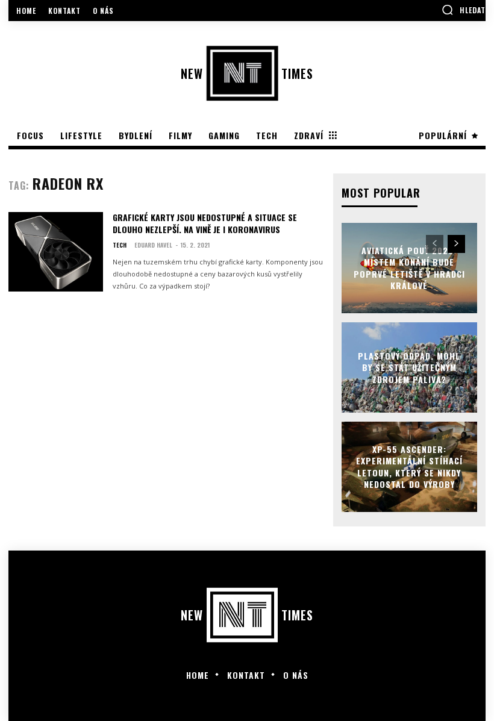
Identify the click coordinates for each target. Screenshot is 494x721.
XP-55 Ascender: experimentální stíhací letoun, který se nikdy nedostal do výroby (409, 466)
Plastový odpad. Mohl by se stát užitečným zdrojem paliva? (409, 367)
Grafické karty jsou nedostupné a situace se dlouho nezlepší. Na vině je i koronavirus (205, 223)
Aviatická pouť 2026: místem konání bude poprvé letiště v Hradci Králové (409, 267)
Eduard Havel (153, 244)
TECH (120, 245)
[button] (464, 10)
